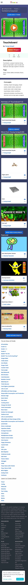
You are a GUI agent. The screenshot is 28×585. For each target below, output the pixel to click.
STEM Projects (19, 566)
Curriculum (18, 525)
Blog (2, 523)
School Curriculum (20, 545)
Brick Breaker (4, 374)
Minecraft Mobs (5, 551)
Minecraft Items (5, 557)
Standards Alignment (20, 560)
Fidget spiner (5, 174)
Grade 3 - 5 (4, 349)
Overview (17, 523)
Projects (16, 9)
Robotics (3, 489)
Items (2, 496)
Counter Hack (5, 367)
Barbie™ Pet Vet (5, 353)
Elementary (18, 549)
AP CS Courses (19, 555)
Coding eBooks (5, 536)
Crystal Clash (4, 445)
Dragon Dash (4, 365)
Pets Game (4, 400)
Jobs (2, 531)
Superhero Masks (5, 428)
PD (16, 562)
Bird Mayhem (4, 452)
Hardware (3, 475)
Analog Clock (4, 473)
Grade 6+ (3, 351)
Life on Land (4, 388)
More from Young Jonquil (14, 232)
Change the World (6, 405)
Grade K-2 (3, 346)
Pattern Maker (5, 459)
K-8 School (18, 559)
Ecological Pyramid (6, 430)
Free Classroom (19, 547)
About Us (3, 525)
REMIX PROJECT (14, 50)
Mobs (2, 500)
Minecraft (3, 486)
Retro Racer (4, 409)
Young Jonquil (9, 46)
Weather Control (5, 379)
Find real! (4, 223)
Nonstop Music (7, 328)
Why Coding (18, 531)
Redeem (17, 529)
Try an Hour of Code (8, 341)
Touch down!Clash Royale (8, 120)
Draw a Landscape (6, 426)
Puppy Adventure (6, 442)
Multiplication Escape (7, 435)
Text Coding (4, 491)
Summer (17, 538)
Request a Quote (19, 568)
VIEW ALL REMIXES (14, 129)
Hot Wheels (4, 363)
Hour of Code (4, 562)
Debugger (3, 461)
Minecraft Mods (5, 559)
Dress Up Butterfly (7, 326)
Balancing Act (4, 381)
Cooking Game (5, 402)
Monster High (4, 395)
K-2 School (18, 557)
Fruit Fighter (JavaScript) (7, 386)
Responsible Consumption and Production (12, 393)
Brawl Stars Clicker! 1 (7, 302)
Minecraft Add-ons (6, 555)
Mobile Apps (4, 533)
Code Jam (3, 560)
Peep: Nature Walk (6, 468)
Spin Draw (4, 456)
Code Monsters (5, 377)
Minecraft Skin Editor (6, 549)
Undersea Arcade (5, 454)
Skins (2, 493)
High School (18, 553)
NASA (2, 447)
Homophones (4, 433)
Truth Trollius (6, 304)
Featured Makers (19, 533)
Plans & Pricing (19, 535)
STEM (2, 463)
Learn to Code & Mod (8, 478)
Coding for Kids (7, 9)
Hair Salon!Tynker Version (9, 253)
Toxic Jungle (4, 370)
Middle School (19, 551)
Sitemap (3, 535)
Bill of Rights (4, 470)
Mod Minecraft (5, 372)
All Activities (4, 344)
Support (3, 527)
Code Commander (6, 407)
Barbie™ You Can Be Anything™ (9, 356)
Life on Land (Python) (7, 416)
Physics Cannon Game (7, 437)
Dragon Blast (4, 358)
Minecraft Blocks (5, 553)
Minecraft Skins (5, 547)
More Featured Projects (14, 335)
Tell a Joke (4, 449)
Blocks (3, 498)
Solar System (4, 440)
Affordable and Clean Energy (8, 391)
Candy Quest (4, 360)
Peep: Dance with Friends (8, 466)
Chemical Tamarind (8, 256)
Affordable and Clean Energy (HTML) (11, 419)
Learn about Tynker (14, 14)
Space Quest (4, 398)
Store (2, 538)
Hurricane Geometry (8, 280)
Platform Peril (5, 414)
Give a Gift (18, 527)
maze (3, 199)
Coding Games (5, 544)
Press (2, 529)
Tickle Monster (5, 384)
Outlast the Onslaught (7, 412)
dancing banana (6, 277)
